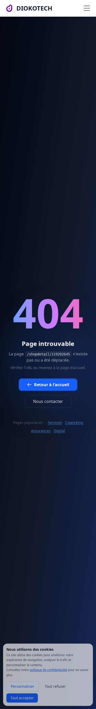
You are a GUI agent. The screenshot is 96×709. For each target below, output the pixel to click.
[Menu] (87, 8)
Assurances (41, 430)
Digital (59, 430)
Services (55, 422)
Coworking (74, 422)
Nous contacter (48, 401)
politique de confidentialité (48, 670)
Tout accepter (22, 697)
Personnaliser (22, 686)
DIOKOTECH (34, 8)
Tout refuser (55, 686)
